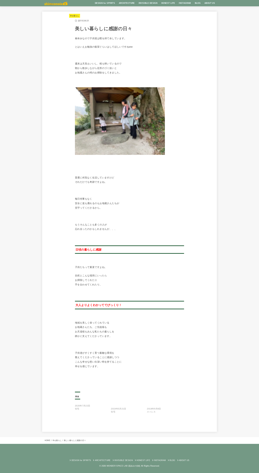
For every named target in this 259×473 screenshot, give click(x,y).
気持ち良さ (108, 422)
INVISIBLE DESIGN (148, 3)
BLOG (198, 3)
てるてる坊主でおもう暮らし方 (90, 403)
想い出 (95, 422)
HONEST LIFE (168, 3)
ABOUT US (209, 3)
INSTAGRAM (185, 3)
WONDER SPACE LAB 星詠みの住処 (123, 466)
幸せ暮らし (74, 16)
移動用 (120, 422)
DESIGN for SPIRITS (105, 3)
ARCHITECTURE (127, 3)
